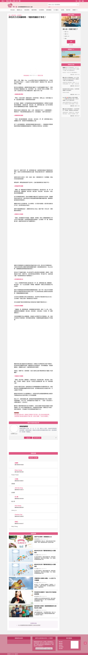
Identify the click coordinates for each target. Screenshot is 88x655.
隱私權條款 (61, 646)
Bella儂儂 (36, 554)
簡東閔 (64, 67)
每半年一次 (67, 36)
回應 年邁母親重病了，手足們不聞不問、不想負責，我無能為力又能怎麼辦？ (71, 112)
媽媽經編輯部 (26, 75)
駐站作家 (68, 10)
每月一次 (66, 31)
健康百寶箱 (34, 10)
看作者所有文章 (37, 437)
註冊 (79, 1)
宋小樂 (16, 497)
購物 (19, 1)
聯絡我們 (60, 643)
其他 (65, 38)
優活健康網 (36, 596)
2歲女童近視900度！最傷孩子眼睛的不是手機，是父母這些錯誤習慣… (32, 414)
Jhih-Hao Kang (19, 488)
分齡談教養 (26, 10)
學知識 (7, 1)
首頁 (3, 1)
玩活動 (13, 1)
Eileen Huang (18, 470)
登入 (76, 1)
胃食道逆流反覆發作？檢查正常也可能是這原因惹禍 (45, 593)
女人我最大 (56, 10)
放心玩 (17, 1)
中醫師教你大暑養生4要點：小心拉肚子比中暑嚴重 (45, 579)
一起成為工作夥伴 (48, 648)
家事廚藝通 (48, 10)
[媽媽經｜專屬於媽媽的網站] (21, 5)
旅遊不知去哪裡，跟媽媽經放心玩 (43, 537)
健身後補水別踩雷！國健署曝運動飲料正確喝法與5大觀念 (45, 607)
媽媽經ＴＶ (75, 10)
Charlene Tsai (18, 514)
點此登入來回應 (33, 457)
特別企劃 (12, 10)
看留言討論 (40, 75)
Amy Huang (18, 505)
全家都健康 (19, 15)
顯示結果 (71, 44)
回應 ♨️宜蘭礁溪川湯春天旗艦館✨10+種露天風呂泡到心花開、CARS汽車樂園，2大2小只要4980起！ (71, 102)
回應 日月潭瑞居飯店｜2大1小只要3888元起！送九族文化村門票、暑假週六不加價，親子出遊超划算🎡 (71, 82)
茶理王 (16, 522)
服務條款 (60, 645)
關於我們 (60, 641)
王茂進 (16, 479)
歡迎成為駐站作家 (39, 648)
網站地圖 (60, 648)
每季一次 (66, 34)
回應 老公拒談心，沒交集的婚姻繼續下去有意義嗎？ (71, 91)
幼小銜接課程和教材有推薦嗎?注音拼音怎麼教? (29, 625)
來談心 (10, 1)
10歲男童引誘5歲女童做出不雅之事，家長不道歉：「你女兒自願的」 (31, 416)
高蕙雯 (16, 463)
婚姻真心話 (19, 10)
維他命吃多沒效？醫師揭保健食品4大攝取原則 (45, 551)
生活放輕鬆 (41, 10)
